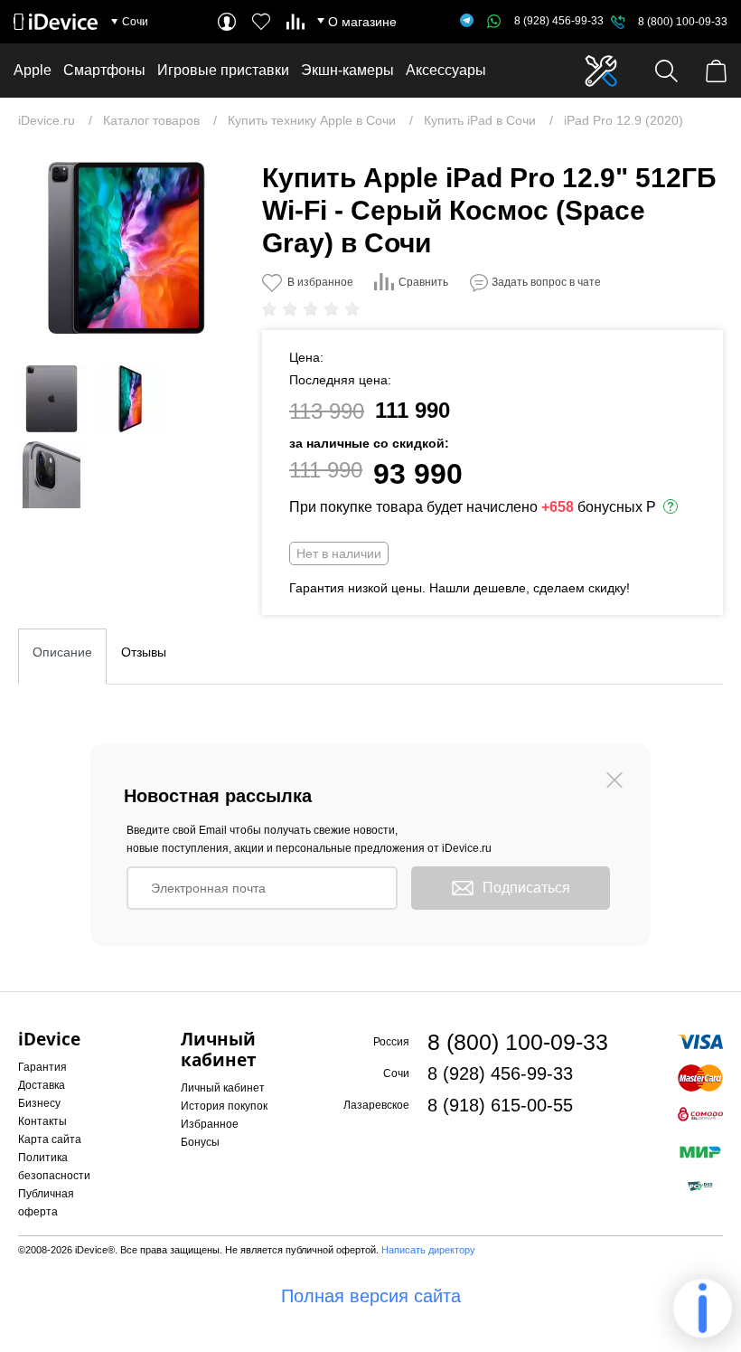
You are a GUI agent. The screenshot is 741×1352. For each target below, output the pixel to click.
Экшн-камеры (347, 70)
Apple (33, 70)
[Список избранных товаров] (261, 22)
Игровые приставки (223, 70)
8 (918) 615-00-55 (500, 1105)
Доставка (41, 1085)
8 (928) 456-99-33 (559, 20)
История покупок (224, 1106)
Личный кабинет (223, 1088)
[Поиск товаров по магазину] (666, 71)
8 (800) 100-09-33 (682, 21)
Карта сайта (49, 1139)
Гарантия (42, 1067)
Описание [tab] (62, 652)
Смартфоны (104, 70)
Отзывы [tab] (143, 652)
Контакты (42, 1121)
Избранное (210, 1124)
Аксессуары (446, 70)
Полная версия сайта (371, 1296)
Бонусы (200, 1142)
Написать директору (428, 1249)
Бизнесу (39, 1103)
